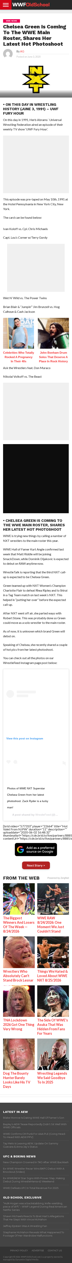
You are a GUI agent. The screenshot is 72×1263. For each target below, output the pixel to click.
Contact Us (55, 1250)
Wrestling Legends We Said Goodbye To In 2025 (52, 1077)
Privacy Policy (19, 1250)
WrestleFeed (43, 814)
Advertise (38, 1250)
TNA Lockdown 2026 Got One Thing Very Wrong (18, 1024)
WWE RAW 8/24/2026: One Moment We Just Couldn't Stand (50, 924)
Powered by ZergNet (58, 878)
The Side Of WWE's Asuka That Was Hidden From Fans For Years (52, 1026)
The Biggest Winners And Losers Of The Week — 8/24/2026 (19, 924)
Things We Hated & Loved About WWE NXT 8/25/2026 (52, 975)
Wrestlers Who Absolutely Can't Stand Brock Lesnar (18, 975)
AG (22, 51)
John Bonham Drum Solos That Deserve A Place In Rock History (53, 357)
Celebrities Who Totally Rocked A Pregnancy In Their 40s (18, 357)
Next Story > (36, 865)
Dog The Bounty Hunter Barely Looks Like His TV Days (16, 1080)
